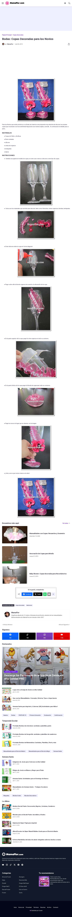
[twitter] (14, 865)
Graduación (47, 715)
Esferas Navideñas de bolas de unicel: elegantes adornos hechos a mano (37, 840)
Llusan (40, 910)
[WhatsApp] (45, 594)
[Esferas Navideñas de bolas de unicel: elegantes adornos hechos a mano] (6, 841)
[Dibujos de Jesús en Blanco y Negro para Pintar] (6, 771)
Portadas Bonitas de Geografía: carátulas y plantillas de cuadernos (35, 734)
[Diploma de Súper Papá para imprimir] (6, 824)
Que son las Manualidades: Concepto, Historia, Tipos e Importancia (35, 698)
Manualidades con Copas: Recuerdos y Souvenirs (47, 533)
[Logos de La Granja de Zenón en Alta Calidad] (6, 691)
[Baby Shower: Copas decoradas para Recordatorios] (14, 575)
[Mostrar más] (53, 594)
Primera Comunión (35, 715)
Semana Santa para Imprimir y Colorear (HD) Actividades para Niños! (35, 706)
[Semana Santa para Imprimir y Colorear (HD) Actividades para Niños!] (6, 707)
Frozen (4, 892)
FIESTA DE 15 (22, 715)
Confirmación (58, 715)
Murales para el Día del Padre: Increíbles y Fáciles (29, 815)
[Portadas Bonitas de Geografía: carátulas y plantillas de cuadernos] (6, 735)
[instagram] (7, 865)
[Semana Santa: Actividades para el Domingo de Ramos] (6, 779)
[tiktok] (11, 865)
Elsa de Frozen (6, 889)
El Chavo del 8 (23, 886)
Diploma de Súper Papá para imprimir (25, 823)
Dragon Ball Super (24, 883)
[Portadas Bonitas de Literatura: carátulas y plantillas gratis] (6, 727)
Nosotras (42, 907)
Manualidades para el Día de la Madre (14, 751)
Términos (36, 907)
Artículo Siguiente (64, 624)
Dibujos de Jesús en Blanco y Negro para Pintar (28, 770)
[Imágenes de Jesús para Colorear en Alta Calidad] (6, 763)
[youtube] (3, 865)
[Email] (49, 594)
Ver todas (65, 523)
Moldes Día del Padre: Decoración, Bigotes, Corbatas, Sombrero (34, 806)
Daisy (3, 880)
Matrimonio (29, 605)
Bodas (13, 715)
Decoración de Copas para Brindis (42, 553)
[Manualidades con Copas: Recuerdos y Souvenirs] (14, 534)
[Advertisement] (36, 18)
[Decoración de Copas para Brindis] (14, 555)
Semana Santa (57, 751)
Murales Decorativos (30, 795)
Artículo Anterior (7, 624)
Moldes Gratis (17, 795)
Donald (4, 883)
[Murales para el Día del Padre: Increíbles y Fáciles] (6, 816)
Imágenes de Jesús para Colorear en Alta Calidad (29, 762)
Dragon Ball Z (5, 886)
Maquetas (6, 795)
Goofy (20, 892)
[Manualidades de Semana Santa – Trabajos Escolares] (6, 788)
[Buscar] (69, 3)
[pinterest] (22, 865)
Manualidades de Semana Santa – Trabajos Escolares (30, 787)
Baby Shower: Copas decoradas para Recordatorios (48, 574)
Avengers (21, 877)
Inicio (15, 907)
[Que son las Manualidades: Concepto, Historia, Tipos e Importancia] (6, 699)
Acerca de (21, 907)
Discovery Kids (23, 880)
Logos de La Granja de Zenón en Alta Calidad (27, 690)
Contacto (55, 907)
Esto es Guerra (23, 889)
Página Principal (7, 35)
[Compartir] (68, 44)
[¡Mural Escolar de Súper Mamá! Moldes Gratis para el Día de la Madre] (6, 832)
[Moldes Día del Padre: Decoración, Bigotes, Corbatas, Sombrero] (6, 807)
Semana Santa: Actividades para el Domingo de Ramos (30, 778)
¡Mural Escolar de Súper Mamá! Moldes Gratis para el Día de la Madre (35, 831)
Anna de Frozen (6, 877)
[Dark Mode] (65, 3)
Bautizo (6, 715)
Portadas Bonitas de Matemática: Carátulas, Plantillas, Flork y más (34, 742)
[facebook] (18, 865)
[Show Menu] (2, 3)
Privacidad (29, 907)
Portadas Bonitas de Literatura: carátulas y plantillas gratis (32, 726)
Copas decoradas (18, 35)
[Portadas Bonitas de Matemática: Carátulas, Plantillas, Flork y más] (6, 744)
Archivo (49, 907)
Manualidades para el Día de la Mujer (39, 751)
